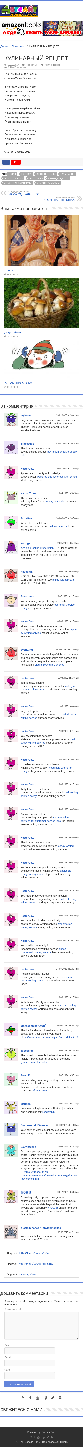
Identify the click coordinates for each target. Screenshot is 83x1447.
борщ (12, 174)
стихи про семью (48, 183)
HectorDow (27, 468)
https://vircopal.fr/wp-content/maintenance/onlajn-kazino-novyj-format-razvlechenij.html (49, 1175)
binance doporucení (33, 1025)
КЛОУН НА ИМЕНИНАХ (59, 198)
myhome (26, 415)
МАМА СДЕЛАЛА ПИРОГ (24, 193)
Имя (6, 1345)
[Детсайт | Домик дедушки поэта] (19, 10)
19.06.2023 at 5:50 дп (68, 571)
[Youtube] (37, 1398)
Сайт (7, 1369)
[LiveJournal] (53, 1398)
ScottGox (26, 518)
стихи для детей (58, 178)
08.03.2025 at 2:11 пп (68, 1232)
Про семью (18, 46)
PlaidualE (27, 571)
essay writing (66, 845)
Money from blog (42, 1090)
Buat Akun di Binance (34, 1125)
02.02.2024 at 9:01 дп (68, 1025)
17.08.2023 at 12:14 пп (67, 969)
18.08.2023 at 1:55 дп (68, 997)
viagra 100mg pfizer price (49, 664)
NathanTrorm (29, 493)
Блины (9, 270)
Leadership (48, 1111)
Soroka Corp (49, 1432)
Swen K (25, 1075)
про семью (36, 178)
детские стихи (46, 174)
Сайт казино (28, 1146)
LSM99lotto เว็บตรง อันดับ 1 (35, 1253)
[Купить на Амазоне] (45, 1398)
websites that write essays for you (57, 476)
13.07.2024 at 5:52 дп (68, 1075)
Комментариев (52, 65)
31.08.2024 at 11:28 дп (67, 1125)
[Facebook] (30, 1398)
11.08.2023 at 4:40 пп (68, 706)
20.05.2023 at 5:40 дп (68, 543)
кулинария (67, 174)
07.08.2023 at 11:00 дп (67, 649)
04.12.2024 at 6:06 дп (68, 1192)
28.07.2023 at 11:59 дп (67, 596)
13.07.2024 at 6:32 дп (68, 1103)
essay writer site (55, 501)
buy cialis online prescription (37, 547)
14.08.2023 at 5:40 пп (68, 837)
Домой (4, 46)
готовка (26, 174)
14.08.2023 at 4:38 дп (68, 809)
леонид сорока (13, 178)
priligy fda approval (63, 579)
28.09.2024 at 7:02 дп (68, 1146)
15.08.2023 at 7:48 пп (68, 890)
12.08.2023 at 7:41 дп (68, 731)
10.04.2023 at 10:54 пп (67, 518)
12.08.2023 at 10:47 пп (67, 759)
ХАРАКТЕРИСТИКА (18, 382)
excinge (25, 543)
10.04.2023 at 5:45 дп (68, 493)
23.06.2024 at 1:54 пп (68, 1050)
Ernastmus (27, 596)
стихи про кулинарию (17, 183)
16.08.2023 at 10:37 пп (67, 940)
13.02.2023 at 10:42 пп (67, 415)
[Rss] (23, 1398)
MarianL (26, 1103)
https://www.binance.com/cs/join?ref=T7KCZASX (49, 1037)
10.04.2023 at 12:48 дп (67, 468)
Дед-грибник (13, 332)
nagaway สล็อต (27, 1274)
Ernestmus (27, 443)
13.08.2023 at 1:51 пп (68, 784)
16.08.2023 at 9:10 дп (68, 915)
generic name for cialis (34, 1062)
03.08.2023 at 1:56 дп (68, 621)
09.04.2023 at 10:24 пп (67, 443)
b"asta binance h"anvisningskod (41, 1227)
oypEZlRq (27, 649)
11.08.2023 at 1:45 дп (68, 678)
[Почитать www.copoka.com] (60, 1398)
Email (7, 1357)
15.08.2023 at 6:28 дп (68, 862)
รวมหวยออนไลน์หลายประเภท (36, 1263)
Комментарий (13, 1309)
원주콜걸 (26, 1192)
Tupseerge (27, 1050)
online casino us (58, 526)
